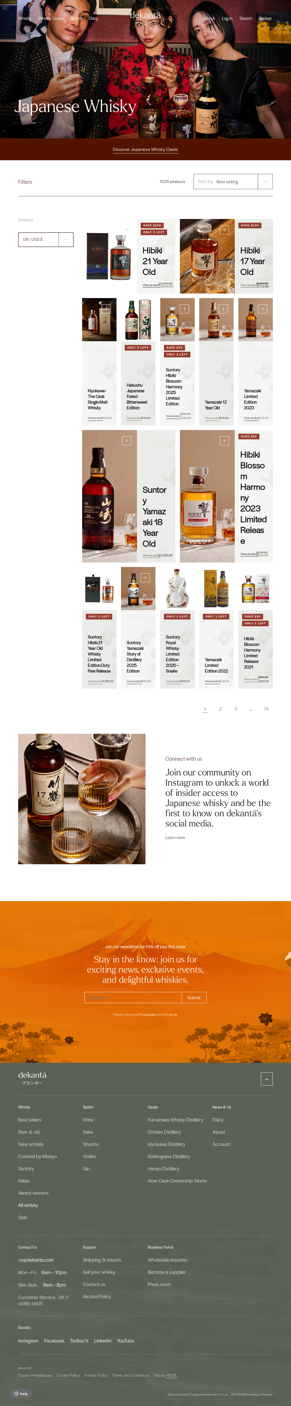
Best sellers (29, 1119)
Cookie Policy (68, 1375)
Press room (159, 1284)
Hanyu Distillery (163, 1168)
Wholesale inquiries (167, 1260)
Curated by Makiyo (37, 1156)
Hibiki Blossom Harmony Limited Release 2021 (252, 652)
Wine (88, 1119)
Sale (22, 1217)
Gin (86, 1168)
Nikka (24, 1180)
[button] (24, 18)
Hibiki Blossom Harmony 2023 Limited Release (253, 497)
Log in (227, 18)
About (219, 1132)
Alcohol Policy (97, 1296)
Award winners (33, 1193)
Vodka (89, 1156)
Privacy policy (147, 1014)
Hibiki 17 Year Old (252, 260)
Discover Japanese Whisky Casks (145, 149)
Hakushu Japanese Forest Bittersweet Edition (137, 396)
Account (221, 1144)
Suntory (26, 1168)
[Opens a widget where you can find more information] (21, 1394)
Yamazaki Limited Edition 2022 (216, 664)
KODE (172, 1375)
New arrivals (30, 1144)
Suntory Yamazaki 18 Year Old (155, 516)
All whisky (28, 1205)
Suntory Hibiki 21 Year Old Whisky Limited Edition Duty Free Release (99, 653)
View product (151, 285)
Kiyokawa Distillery (166, 1144)
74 (266, 709)
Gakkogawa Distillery (169, 1156)
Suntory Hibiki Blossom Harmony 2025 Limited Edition (174, 386)
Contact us (94, 1284)
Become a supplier (167, 1272)
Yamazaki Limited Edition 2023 (252, 399)
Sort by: (206, 181)
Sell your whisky (99, 1272)
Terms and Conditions (131, 1375)
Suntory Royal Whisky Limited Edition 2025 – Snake (173, 653)
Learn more (175, 837)
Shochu (91, 1144)
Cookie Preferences (35, 1375)
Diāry (218, 1119)
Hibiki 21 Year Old (155, 260)
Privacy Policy (96, 1375)
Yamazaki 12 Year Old (216, 404)
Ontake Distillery (164, 1132)
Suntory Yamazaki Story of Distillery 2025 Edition (135, 656)
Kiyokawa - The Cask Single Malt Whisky (98, 399)
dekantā (24, 1367)
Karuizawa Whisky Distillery (175, 1119)
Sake (88, 1132)
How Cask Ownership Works (177, 1180)
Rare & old (29, 1132)
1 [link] (205, 709)
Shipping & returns (102, 1260)
